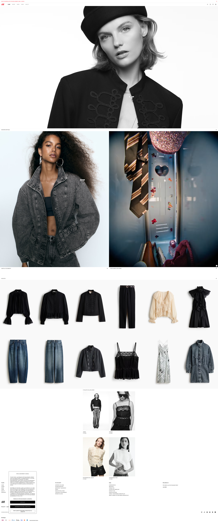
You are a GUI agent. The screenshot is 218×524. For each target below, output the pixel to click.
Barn (18, 4)
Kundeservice (112, 485)
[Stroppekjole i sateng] (163, 361)
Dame (9, 4)
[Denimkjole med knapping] (200, 361)
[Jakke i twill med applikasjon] (91, 307)
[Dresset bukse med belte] (127, 307)
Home (22, 4)
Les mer (165, 487)
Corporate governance (61, 492)
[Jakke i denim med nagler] (91, 361)
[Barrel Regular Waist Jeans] (18, 361)
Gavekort (3, 492)
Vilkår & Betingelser (114, 489)
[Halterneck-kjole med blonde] (200, 307)
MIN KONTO (111, 486)
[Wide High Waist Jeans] (54, 361)
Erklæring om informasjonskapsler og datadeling (22, 498)
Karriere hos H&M (59, 485)
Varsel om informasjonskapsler (117, 493)
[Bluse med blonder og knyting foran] (163, 307)
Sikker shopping (113, 492)
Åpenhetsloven (59, 493)
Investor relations (60, 490)
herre (13, 4)
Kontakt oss (112, 490)
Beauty (27, 4)
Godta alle (22, 502)
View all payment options (34, 520)
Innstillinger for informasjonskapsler (119, 495)
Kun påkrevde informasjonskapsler (22, 506)
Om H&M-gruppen (59, 486)
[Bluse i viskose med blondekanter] (18, 307)
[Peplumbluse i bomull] (54, 307)
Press (56, 489)
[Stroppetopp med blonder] (127, 361)
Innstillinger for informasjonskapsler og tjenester (22, 511)
